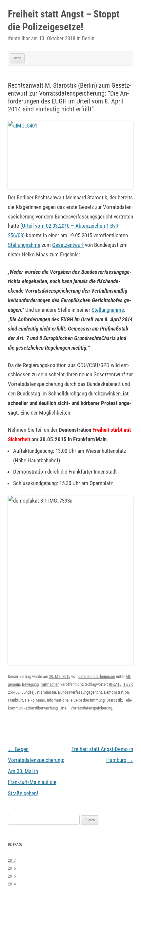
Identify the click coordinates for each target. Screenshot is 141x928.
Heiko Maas (35, 700)
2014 (12, 884)
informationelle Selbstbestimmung (76, 700)
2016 (12, 868)
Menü (17, 58)
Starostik (114, 700)
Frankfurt (15, 700)
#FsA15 (115, 684)
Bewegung (30, 684)
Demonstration (116, 692)
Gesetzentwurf (68, 245)
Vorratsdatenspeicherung (91, 708)
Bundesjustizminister (38, 692)
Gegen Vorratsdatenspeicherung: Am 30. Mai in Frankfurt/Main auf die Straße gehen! (36, 771)
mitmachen (50, 684)
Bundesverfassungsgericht (80, 692)
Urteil (64, 708)
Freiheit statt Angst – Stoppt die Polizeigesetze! (63, 20)
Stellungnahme (24, 245)
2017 (12, 860)
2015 (12, 876)
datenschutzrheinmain (96, 676)
